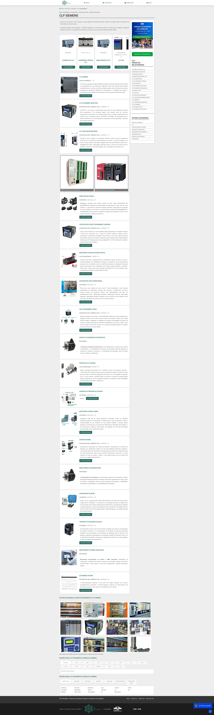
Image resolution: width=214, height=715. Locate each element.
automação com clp (137, 74)
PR (120, 662)
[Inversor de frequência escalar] (69, 529)
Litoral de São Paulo (131, 682)
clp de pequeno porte (83, 12)
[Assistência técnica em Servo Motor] (69, 260)
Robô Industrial (136, 134)
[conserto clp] (94, 610)
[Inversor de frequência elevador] (69, 398)
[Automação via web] (69, 583)
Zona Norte (76, 681)
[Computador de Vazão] (69, 501)
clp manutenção (73, 12)
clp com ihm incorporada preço (141, 97)
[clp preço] (140, 644)
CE (87, 666)
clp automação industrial (139, 85)
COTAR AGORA (86, 95)
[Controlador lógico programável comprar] (69, 232)
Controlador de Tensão (139, 127)
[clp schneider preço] (117, 610)
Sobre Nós (130, 3)
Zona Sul (98, 681)
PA (120, 666)
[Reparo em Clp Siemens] (69, 370)
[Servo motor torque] (69, 203)
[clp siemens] (77, 172)
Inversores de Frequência (139, 132)
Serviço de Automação (138, 136)
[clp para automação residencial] (140, 610)
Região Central (65, 681)
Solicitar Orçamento (142, 54)
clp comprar (135, 100)
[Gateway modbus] (69, 447)
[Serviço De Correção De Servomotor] (69, 345)
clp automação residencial (139, 88)
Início (87, 3)
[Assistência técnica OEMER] (69, 419)
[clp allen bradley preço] (140, 627)
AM (109, 666)
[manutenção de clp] (70, 627)
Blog (149, 3)
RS (142, 662)
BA (76, 666)
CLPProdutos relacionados (138, 63)
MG (87, 662)
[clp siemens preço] (117, 644)
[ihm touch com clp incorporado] (94, 644)
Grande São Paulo (120, 681)
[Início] (67, 3)
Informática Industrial (138, 129)
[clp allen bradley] (117, 627)
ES (98, 662)
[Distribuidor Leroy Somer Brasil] (69, 288)
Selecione (65, 662)
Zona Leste (109, 681)
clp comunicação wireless (139, 102)
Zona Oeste (87, 681)
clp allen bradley (137, 78)
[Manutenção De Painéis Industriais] (69, 557)
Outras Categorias (140, 118)
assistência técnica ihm (138, 71)
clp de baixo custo (137, 107)
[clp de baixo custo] (94, 627)
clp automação (136, 83)
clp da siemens (136, 104)
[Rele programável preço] (69, 316)
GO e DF (98, 666)
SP (109, 662)
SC (131, 662)
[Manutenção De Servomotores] (69, 475)
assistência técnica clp (138, 69)
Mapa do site (150, 698)
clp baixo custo (136, 90)
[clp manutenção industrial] (70, 644)
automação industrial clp (94, 12)
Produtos (107, 3)
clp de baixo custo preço (139, 109)
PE (65, 666)
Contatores (135, 139)
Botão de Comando (137, 122)
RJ (76, 662)
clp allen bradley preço (139, 81)
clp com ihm (135, 92)
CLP (133, 125)
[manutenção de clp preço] (70, 610)
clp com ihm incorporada (139, 95)
